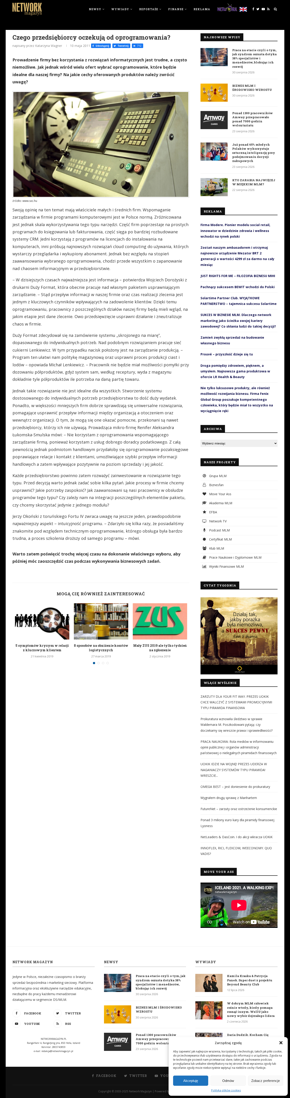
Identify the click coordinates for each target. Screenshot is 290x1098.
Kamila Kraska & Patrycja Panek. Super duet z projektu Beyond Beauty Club (249, 980)
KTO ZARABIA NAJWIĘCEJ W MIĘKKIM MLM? (253, 182)
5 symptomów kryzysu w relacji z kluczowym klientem (42, 647)
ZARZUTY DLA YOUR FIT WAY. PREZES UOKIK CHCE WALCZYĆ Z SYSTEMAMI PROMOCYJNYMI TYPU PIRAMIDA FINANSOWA (236, 702)
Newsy (95, 9)
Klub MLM (216, 548)
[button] (281, 1042)
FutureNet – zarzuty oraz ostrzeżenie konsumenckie (239, 809)
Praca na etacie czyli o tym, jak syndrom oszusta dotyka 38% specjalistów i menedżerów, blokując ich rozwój (254, 58)
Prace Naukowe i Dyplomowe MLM (234, 557)
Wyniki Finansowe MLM (226, 566)
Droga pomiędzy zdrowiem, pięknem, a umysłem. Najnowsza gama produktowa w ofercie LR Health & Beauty (235, 371)
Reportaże (148, 9)
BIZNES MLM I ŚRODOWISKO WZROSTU (252, 88)
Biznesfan (216, 485)
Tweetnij (122, 45)
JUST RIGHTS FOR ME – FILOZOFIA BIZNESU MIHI (238, 276)
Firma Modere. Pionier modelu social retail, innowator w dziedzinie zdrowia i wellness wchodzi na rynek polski (235, 230)
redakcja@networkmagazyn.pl (57, 1051)
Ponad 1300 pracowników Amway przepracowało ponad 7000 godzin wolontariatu (252, 119)
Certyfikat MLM (220, 539)
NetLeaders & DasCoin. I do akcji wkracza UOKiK (237, 837)
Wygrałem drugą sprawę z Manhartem (229, 798)
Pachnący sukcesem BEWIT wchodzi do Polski (238, 287)
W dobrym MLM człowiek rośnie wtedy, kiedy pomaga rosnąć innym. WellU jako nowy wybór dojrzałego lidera (251, 1009)
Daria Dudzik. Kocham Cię (247, 1035)
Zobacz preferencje (265, 1081)
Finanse (176, 9)
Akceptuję (190, 1081)
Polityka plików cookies (226, 1090)
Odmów (228, 1081)
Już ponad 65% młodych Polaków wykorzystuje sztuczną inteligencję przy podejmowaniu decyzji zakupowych (253, 152)
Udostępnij (102, 45)
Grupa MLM (217, 476)
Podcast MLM (219, 530)
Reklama (201, 9)
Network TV (217, 521)
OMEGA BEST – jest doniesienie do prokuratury (235, 786)
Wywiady (120, 9)
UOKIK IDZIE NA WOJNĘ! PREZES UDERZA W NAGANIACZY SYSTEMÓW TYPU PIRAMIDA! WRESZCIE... (234, 769)
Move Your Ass (219, 494)
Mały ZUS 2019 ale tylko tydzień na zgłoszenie (160, 647)
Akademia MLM (220, 503)
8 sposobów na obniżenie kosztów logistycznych (101, 647)
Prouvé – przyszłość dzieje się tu (227, 354)
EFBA (212, 512)
